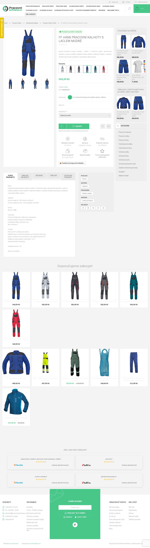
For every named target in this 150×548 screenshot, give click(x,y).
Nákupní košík (133, 516)
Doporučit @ (108, 126)
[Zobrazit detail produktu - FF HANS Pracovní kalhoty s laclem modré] (87, 72)
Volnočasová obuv (125, 148)
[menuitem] (36, 507)
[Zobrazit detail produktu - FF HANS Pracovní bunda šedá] (139, 38)
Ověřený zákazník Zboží (129, 465)
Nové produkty (114, 507)
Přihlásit (128, 2)
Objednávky (133, 510)
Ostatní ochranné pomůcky (128, 168)
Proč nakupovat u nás (116, 519)
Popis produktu (10, 176)
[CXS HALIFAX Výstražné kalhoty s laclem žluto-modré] (45, 367)
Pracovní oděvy (124, 136)
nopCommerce (14, 543)
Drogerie (122, 172)
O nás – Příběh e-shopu (35, 510)
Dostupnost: (62, 97)
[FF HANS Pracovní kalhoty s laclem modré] (16, 290)
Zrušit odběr (82, 517)
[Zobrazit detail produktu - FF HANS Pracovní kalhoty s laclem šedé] (79, 72)
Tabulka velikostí (25, 176)
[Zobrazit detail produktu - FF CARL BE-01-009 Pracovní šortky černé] (121, 62)
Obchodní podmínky (34, 513)
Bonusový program (116, 510)
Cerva (66, 87)
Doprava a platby (32, 525)
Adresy (131, 513)
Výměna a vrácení (67, 141)
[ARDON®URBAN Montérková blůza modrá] (16, 407)
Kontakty (30, 507)
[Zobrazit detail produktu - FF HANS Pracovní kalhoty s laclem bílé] (62, 72)
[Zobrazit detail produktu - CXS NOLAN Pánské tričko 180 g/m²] (138, 62)
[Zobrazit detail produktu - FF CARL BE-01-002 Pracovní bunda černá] (121, 99)
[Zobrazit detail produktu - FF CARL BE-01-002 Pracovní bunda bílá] (118, 99)
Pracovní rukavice (125, 132)
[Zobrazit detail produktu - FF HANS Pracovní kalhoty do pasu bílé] (118, 38)
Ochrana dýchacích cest (127, 164)
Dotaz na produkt (68, 176)
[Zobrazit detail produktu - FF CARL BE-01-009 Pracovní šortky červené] (124, 62)
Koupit (121, 43)
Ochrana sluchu (124, 160)
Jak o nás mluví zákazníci (75, 450)
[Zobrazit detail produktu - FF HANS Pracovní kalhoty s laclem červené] (104, 72)
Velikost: (62, 111)
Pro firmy (112, 516)
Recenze (39, 175)
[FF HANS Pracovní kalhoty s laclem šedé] (104, 290)
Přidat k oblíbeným (102, 126)
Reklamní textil (123, 176)
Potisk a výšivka (114, 513)
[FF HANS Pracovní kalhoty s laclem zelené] (134, 290)
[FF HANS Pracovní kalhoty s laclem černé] (75, 290)
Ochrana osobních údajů (35, 519)
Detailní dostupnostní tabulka (73, 163)
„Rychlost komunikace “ (109, 477)
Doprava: (61, 105)
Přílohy (53, 175)
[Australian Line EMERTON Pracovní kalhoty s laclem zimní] (75, 367)
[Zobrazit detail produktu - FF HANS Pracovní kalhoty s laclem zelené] (95, 72)
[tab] (10, 176)
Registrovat (115, 2)
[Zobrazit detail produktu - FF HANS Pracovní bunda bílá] (133, 38)
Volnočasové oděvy (125, 144)
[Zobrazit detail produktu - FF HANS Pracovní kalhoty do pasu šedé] (124, 38)
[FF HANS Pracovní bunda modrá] (16, 367)
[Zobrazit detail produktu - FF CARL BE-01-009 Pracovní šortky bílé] (118, 62)
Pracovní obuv (124, 140)
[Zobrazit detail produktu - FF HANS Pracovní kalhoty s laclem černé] (71, 72)
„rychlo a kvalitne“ (41, 477)
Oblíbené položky (134, 519)
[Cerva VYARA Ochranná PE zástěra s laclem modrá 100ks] (104, 367)
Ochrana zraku (124, 152)
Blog (110, 529)
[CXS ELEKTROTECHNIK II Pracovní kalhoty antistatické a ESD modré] (134, 367)
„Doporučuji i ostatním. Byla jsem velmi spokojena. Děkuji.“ (41, 459)
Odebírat (69, 517)
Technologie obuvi (115, 525)
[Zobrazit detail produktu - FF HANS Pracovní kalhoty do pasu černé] (121, 38)
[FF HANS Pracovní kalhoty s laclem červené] (16, 328)
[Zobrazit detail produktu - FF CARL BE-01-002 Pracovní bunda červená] (124, 99)
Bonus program (67, 154)
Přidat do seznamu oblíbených (126, 43)
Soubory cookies (33, 516)
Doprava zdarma (102, 141)
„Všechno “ (109, 459)
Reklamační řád (32, 522)
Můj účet (131, 507)
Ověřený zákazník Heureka (60, 465)
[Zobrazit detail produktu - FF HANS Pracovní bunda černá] (136, 38)
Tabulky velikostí (114, 522)
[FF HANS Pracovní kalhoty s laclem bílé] (45, 290)
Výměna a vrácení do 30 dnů (35, 529)
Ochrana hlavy (124, 156)
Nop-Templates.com (35, 543)
